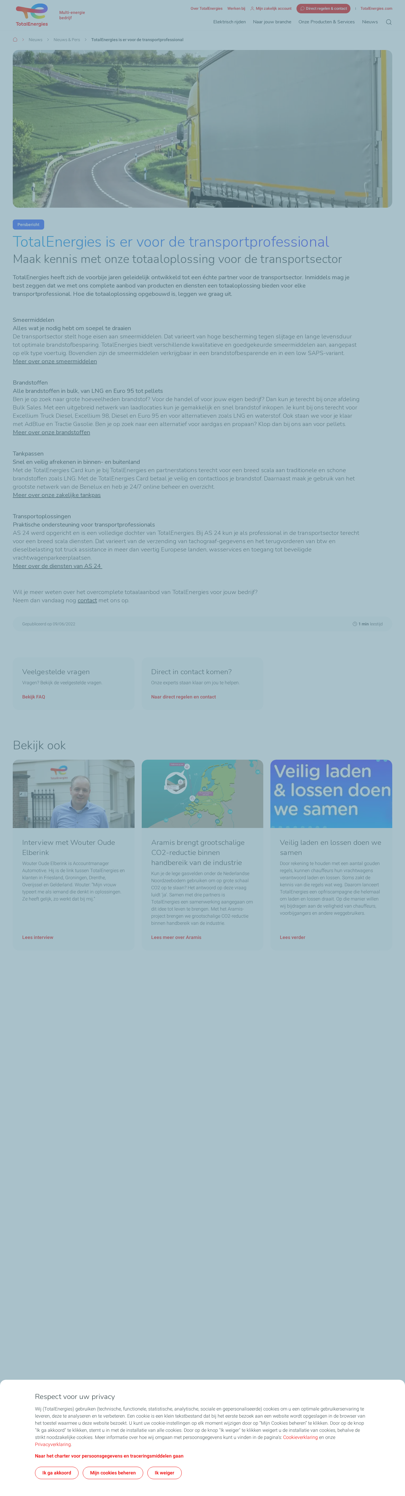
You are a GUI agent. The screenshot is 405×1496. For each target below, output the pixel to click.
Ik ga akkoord (56, 1473)
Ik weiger (164, 1473)
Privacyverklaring (53, 1444)
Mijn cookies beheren (113, 1473)
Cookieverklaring (300, 1437)
